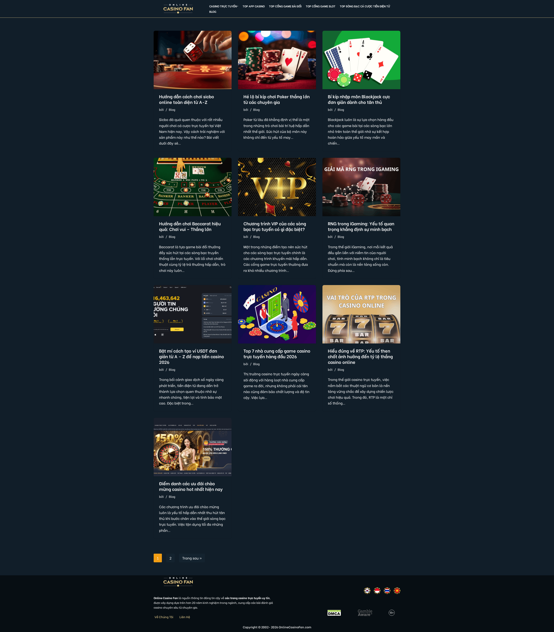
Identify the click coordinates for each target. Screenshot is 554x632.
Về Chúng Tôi (164, 616)
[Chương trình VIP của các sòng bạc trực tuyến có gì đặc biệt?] (277, 187)
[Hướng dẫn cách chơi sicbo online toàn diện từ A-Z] (193, 60)
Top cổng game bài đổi (285, 6)
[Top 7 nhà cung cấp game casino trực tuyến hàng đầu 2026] (277, 314)
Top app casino (254, 6)
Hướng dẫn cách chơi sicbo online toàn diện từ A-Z (186, 99)
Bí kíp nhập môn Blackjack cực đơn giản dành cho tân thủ (359, 99)
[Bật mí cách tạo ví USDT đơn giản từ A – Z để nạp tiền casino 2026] (193, 314)
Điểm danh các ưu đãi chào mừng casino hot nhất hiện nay (191, 486)
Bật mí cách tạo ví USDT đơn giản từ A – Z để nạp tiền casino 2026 (191, 356)
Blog (212, 11)
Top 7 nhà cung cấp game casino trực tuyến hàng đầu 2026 (276, 353)
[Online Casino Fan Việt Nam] (178, 9)
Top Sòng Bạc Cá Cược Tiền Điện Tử (365, 6)
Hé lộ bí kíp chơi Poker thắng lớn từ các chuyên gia (276, 99)
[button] (237, 6)
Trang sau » (192, 557)
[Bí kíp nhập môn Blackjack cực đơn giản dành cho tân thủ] (361, 60)
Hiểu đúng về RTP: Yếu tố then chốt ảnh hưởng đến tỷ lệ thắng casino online (360, 356)
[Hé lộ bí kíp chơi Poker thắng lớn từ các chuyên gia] (277, 60)
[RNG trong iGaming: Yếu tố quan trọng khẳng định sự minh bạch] (361, 187)
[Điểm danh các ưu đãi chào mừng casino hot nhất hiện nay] (193, 447)
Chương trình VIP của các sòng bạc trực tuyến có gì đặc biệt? (274, 226)
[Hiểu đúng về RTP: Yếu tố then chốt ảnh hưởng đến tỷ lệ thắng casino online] (361, 314)
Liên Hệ (184, 616)
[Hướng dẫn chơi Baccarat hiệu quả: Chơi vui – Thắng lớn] (193, 187)
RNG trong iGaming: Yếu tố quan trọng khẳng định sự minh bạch (361, 226)
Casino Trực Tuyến (223, 6)
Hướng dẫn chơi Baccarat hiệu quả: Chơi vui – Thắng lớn (190, 226)
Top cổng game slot (320, 6)
